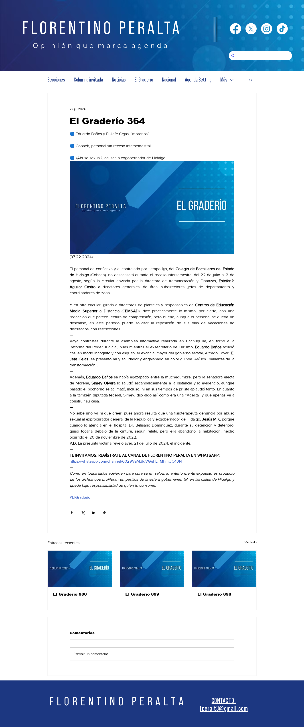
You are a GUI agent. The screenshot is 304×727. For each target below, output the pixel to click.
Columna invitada (88, 80)
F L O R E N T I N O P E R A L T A (116, 701)
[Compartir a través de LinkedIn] (93, 512)
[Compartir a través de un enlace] (104, 512)
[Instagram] (266, 28)
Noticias (119, 80)
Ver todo (251, 542)
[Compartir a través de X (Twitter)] (83, 512)
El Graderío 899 (142, 594)
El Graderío (144, 80)
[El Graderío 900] (80, 569)
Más (223, 80)
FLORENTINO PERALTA (102, 28)
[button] (251, 80)
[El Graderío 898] (224, 569)
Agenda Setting (198, 80)
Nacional (169, 80)
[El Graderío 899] (152, 569)
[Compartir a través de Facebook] (72, 512)
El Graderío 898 (214, 594)
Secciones (56, 80)
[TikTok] (282, 28)
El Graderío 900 (70, 594)
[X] (251, 28)
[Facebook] (235, 28)
